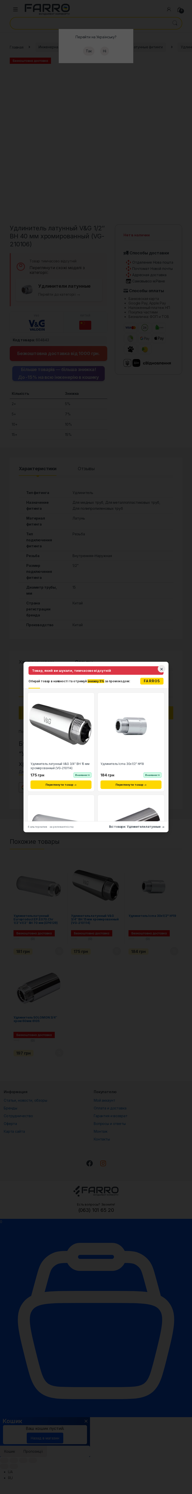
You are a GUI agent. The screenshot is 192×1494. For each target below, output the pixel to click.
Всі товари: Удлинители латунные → (136, 826)
